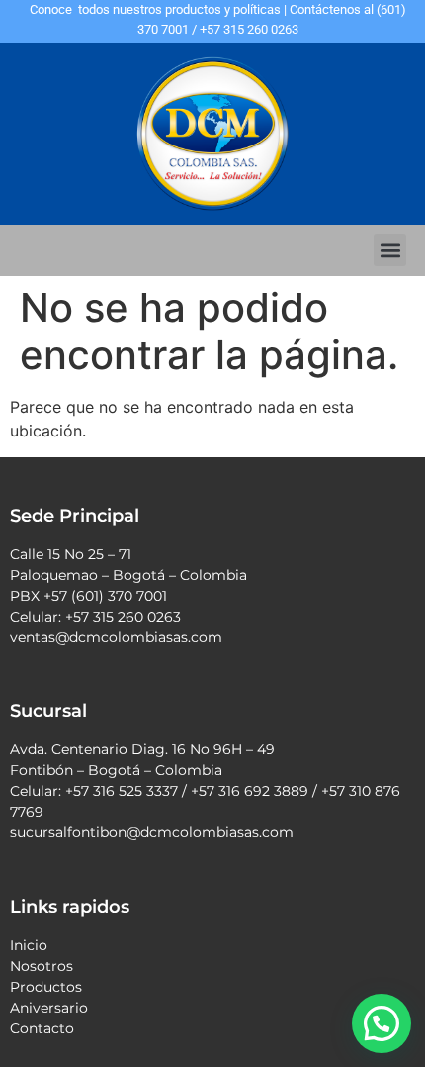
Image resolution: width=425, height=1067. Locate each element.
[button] (390, 250)
